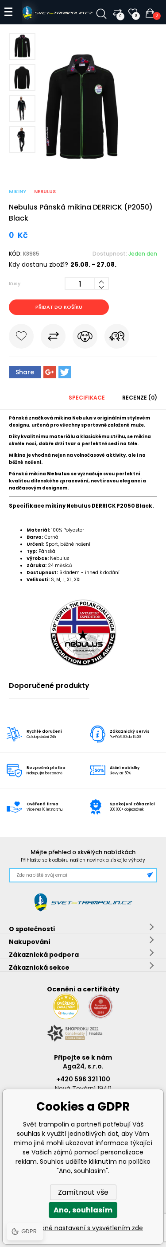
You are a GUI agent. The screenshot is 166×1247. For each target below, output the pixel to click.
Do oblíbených (21, 338)
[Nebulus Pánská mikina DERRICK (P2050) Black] (83, 160)
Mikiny (17, 191)
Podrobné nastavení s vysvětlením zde (83, 1228)
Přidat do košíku (58, 307)
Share (24, 372)
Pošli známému (116, 338)
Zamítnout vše (83, 1192)
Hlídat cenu (85, 338)
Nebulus (45, 191)
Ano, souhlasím (83, 1210)
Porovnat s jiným (53, 338)
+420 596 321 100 (83, 1079)
